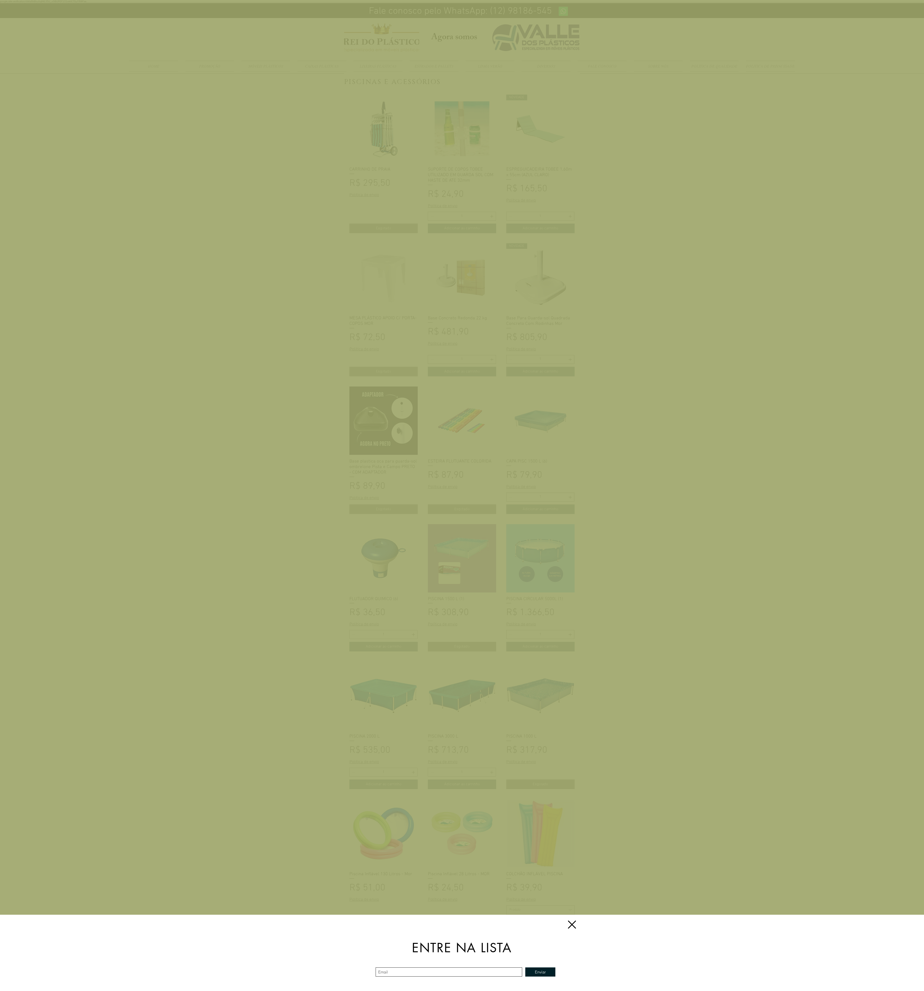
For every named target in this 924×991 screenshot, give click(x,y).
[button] (572, 924)
